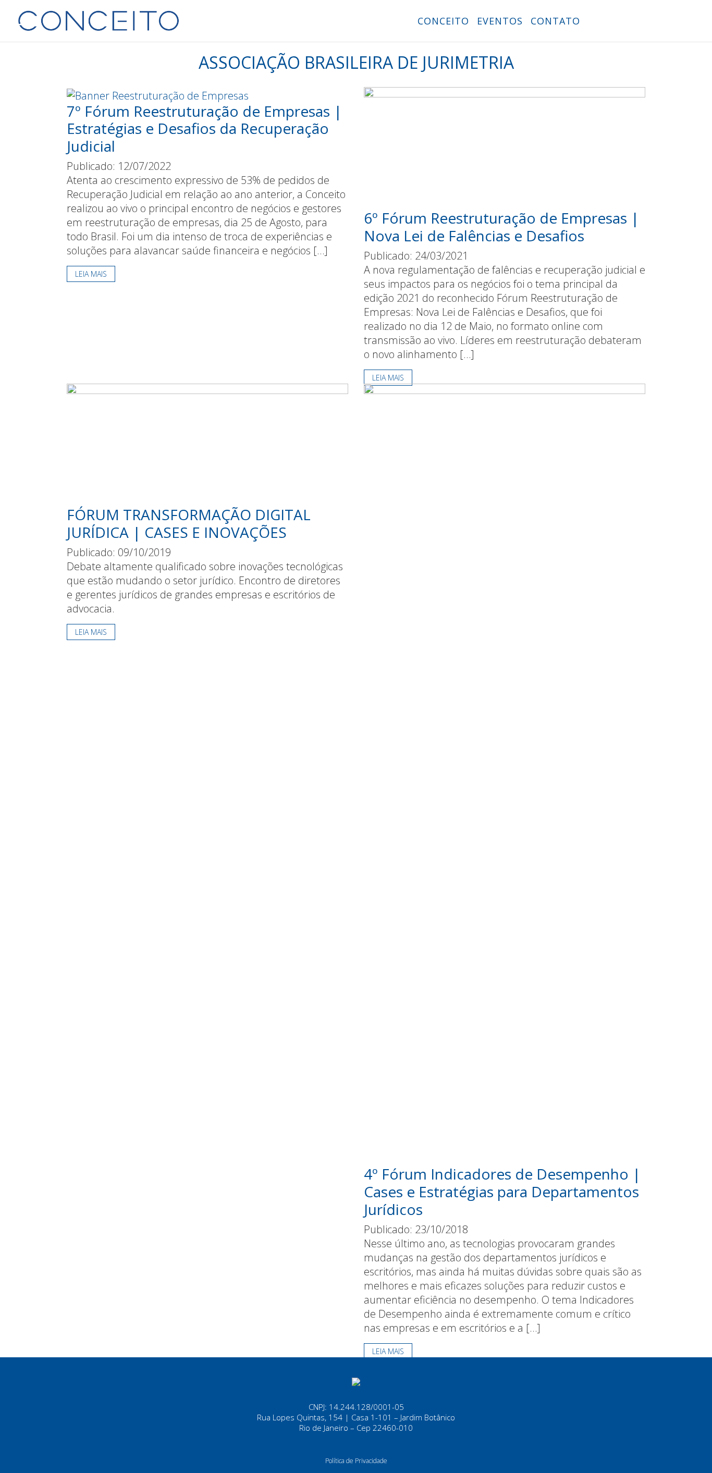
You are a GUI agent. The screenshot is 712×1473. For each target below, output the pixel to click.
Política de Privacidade (356, 1460)
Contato (555, 21)
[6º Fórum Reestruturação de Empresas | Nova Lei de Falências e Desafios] (504, 147)
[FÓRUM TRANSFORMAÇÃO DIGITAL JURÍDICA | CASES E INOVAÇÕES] (207, 444)
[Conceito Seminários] (356, 1381)
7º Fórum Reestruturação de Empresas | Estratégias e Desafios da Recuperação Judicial (204, 128)
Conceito (443, 21)
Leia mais (91, 274)
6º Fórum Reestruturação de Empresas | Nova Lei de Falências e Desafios (501, 227)
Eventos (500, 21)
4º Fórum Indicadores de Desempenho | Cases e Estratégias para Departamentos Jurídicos (502, 1191)
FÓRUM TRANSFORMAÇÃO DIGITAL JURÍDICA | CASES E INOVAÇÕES (189, 523)
